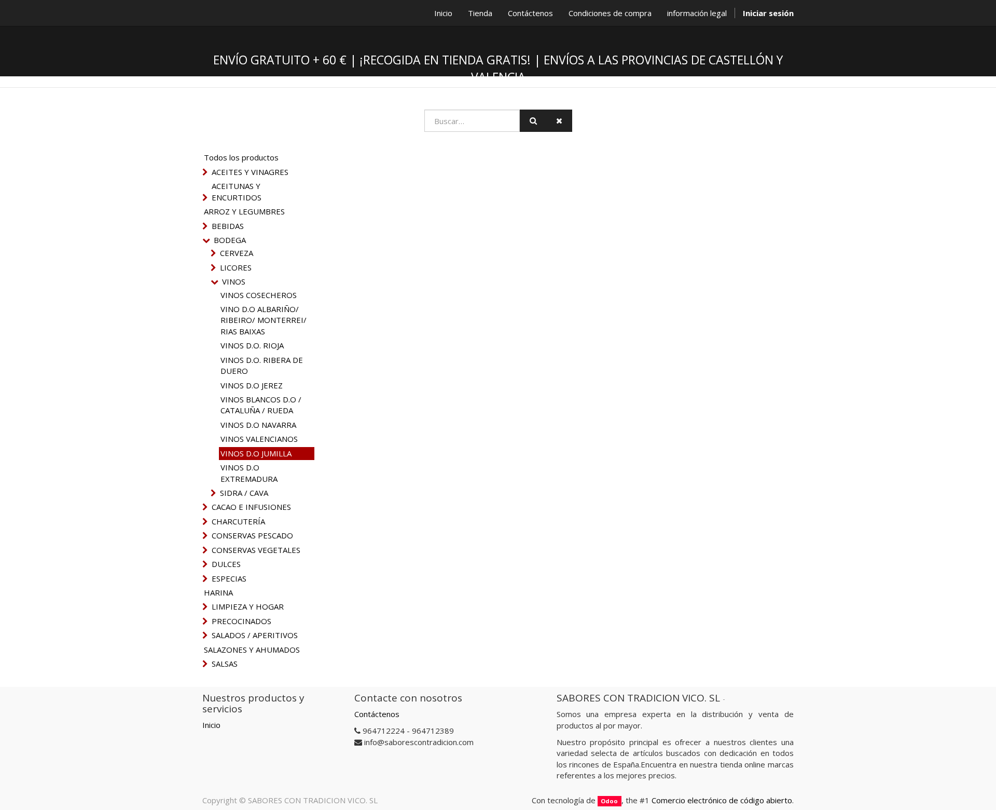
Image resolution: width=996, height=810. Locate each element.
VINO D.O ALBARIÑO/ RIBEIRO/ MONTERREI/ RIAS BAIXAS (263, 320)
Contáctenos (376, 714)
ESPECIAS (229, 578)
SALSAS (225, 663)
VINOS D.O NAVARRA (258, 425)
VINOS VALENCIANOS (259, 439)
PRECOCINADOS (241, 621)
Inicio (211, 725)
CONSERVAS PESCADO (252, 535)
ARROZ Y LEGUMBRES (244, 211)
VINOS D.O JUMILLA (256, 453)
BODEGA (230, 240)
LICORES (236, 267)
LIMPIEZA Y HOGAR (248, 606)
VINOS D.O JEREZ (251, 385)
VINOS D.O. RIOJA (252, 345)
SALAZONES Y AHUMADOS (252, 649)
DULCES (226, 564)
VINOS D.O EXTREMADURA (249, 472)
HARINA (218, 592)
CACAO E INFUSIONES (251, 507)
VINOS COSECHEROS (258, 295)
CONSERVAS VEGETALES (256, 550)
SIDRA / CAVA (244, 493)
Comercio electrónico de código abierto (722, 800)
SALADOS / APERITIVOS (255, 635)
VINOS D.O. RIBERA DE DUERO (261, 365)
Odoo (609, 801)
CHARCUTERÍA (238, 521)
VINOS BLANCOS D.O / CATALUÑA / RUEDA (260, 404)
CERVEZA (236, 253)
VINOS (233, 281)
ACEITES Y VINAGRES (250, 172)
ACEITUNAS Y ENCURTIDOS (236, 191)
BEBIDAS (228, 226)
